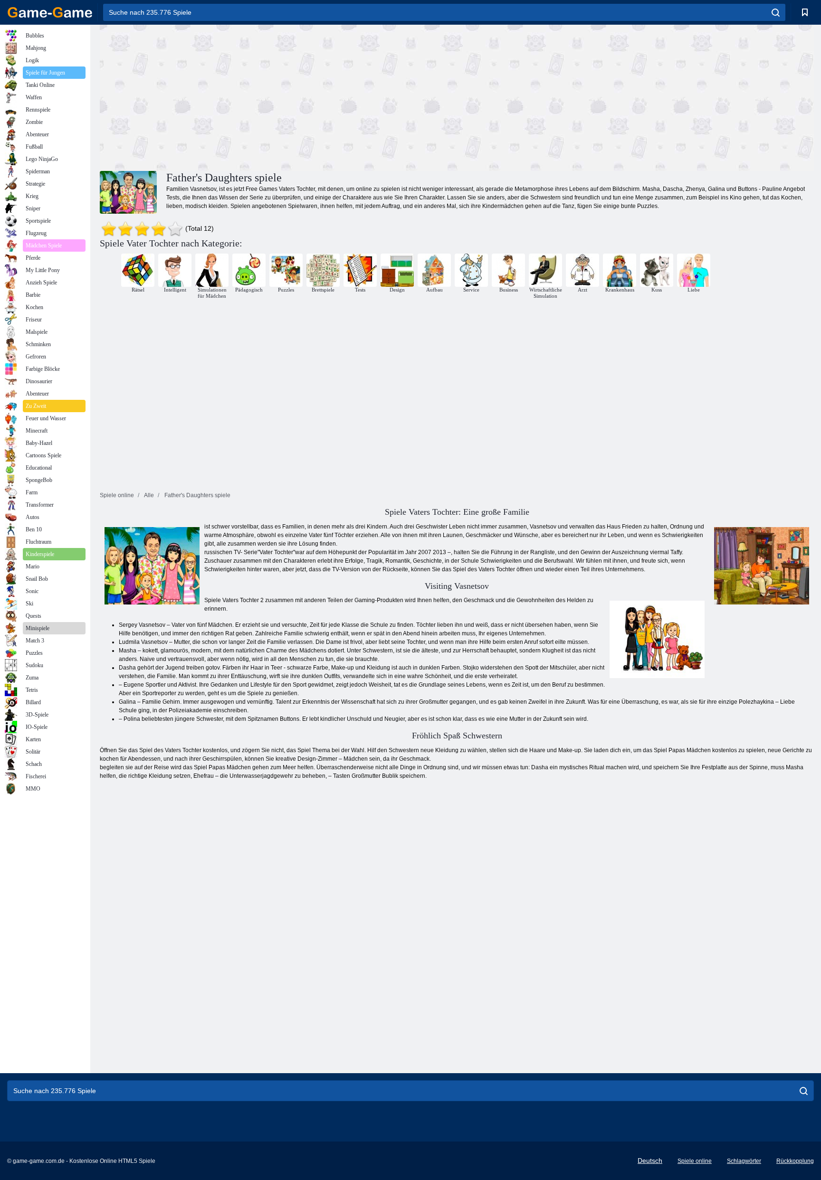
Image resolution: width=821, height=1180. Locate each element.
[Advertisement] (278, 96)
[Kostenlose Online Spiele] (50, 12)
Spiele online (695, 1161)
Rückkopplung (795, 1161)
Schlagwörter (744, 1161)
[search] (775, 12)
